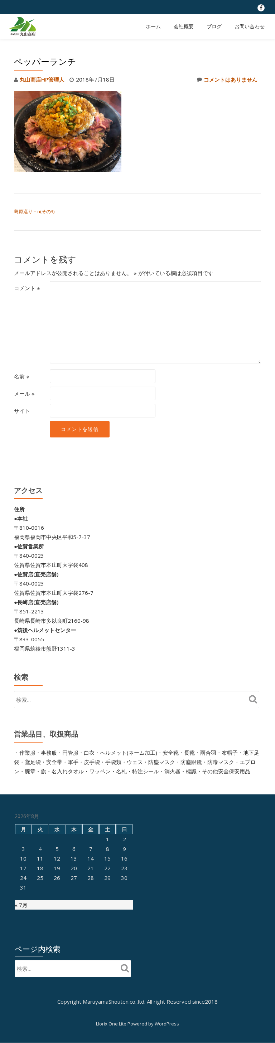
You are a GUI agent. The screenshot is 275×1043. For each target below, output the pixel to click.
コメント (27, 288)
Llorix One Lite (111, 1023)
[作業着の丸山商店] (24, 26)
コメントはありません (230, 79)
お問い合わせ (250, 26)
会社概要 (184, 26)
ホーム (153, 26)
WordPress (167, 1023)
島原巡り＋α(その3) (34, 211)
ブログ (214, 26)
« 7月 (21, 905)
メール (24, 393)
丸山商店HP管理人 (42, 79)
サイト (22, 410)
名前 (21, 376)
